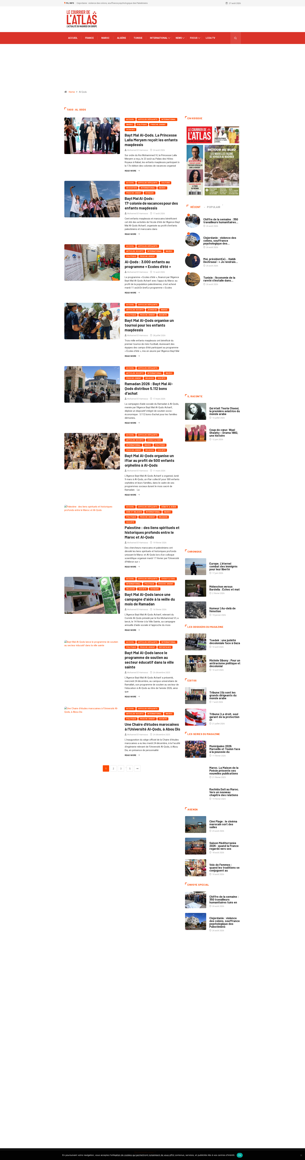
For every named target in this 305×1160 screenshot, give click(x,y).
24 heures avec (216, 786)
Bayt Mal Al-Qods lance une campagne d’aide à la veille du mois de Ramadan (150, 599)
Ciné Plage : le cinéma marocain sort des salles (223, 824)
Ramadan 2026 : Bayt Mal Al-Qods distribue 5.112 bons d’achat (149, 388)
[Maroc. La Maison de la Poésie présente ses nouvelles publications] (195, 770)
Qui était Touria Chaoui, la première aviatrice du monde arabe (224, 411)
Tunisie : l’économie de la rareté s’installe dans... (219, 279)
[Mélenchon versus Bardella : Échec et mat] (195, 588)
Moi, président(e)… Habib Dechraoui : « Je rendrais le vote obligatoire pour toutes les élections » (120, 3)
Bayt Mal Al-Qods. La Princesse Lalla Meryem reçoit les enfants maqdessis (151, 140)
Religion (149, 378)
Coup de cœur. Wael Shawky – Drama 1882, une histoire (223, 432)
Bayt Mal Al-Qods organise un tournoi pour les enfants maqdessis (149, 325)
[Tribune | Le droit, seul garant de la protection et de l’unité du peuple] (195, 717)
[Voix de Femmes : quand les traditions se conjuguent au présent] (195, 867)
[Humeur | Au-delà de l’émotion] (195, 609)
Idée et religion (134, 512)
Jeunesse (152, 310)
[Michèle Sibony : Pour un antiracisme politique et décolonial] (195, 663)
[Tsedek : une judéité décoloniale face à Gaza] (195, 642)
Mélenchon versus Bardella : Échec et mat (224, 588)
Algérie (121, 38)
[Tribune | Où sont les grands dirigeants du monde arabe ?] (195, 695)
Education (131, 188)
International (158, 38)
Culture (165, 183)
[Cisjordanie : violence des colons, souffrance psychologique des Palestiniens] (195, 921)
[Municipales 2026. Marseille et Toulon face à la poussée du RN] (195, 749)
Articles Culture (218, 405)
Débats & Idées (168, 507)
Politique (142, 125)
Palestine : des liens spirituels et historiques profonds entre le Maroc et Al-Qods (152, 532)
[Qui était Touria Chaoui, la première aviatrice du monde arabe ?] (195, 411)
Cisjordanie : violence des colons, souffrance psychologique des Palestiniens (224, 922)
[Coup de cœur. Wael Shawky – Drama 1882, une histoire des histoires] (195, 433)
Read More (130, 171)
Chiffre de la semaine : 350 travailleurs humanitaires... (220, 221)
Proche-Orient (158, 125)
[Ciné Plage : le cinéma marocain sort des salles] (195, 824)
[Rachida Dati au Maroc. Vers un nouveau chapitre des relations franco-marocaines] (195, 792)
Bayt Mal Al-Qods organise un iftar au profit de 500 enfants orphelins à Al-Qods (149, 460)
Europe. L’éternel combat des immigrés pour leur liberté (223, 566)
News (179, 38)
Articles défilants (147, 119)
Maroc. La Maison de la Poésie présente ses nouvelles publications (223, 770)
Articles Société (134, 251)
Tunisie (138, 38)
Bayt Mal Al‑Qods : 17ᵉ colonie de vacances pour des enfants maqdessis (151, 203)
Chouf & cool (154, 440)
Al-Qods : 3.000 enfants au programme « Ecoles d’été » (148, 264)
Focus (193, 38)
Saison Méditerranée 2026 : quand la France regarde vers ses (224, 845)
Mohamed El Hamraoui (137, 150)
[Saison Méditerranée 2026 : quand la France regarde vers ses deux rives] (195, 846)
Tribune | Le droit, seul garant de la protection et (224, 716)
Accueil (73, 38)
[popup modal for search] (235, 38)
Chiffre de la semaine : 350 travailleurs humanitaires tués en (224, 899)
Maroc (105, 38)
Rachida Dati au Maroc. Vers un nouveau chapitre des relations (224, 792)
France (89, 38)
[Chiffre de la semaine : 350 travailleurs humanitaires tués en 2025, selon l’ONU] (195, 899)
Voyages (130, 130)
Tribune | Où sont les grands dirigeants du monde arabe (223, 695)
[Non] (301, 1155)
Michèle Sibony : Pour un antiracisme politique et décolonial (224, 663)
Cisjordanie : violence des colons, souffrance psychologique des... (219, 240)
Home (72, 92)
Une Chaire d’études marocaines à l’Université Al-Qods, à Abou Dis (152, 726)
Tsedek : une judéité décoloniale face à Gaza (224, 641)
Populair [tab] (213, 207)
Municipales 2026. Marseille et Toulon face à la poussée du (224, 749)
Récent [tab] (195, 207)
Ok (239, 1155)
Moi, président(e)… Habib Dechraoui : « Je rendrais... (220, 260)
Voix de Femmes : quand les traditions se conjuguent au (224, 867)
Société (163, 315)
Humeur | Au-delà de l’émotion (222, 610)
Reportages (165, 647)
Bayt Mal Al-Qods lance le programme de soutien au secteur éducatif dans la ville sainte (149, 659)
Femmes (213, 657)
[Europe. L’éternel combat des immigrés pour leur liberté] (195, 566)
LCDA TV (210, 38)
